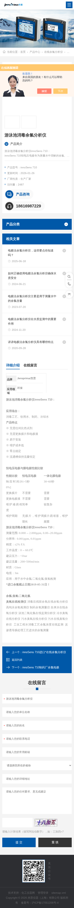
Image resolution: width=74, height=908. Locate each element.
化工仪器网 (28, 892)
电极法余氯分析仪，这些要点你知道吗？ (31, 253)
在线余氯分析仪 (53, 51)
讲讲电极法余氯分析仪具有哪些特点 (31, 342)
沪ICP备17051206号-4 (45, 902)
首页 (23, 51)
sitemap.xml (58, 892)
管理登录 (43, 892)
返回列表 (17, 659)
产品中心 (35, 51)
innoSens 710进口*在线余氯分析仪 (44, 652)
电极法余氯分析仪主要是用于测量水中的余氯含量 (32, 298)
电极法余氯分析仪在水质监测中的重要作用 (32, 321)
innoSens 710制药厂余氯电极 (40, 667)
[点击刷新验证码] (46, 822)
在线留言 (30, 365)
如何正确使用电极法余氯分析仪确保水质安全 (32, 275)
